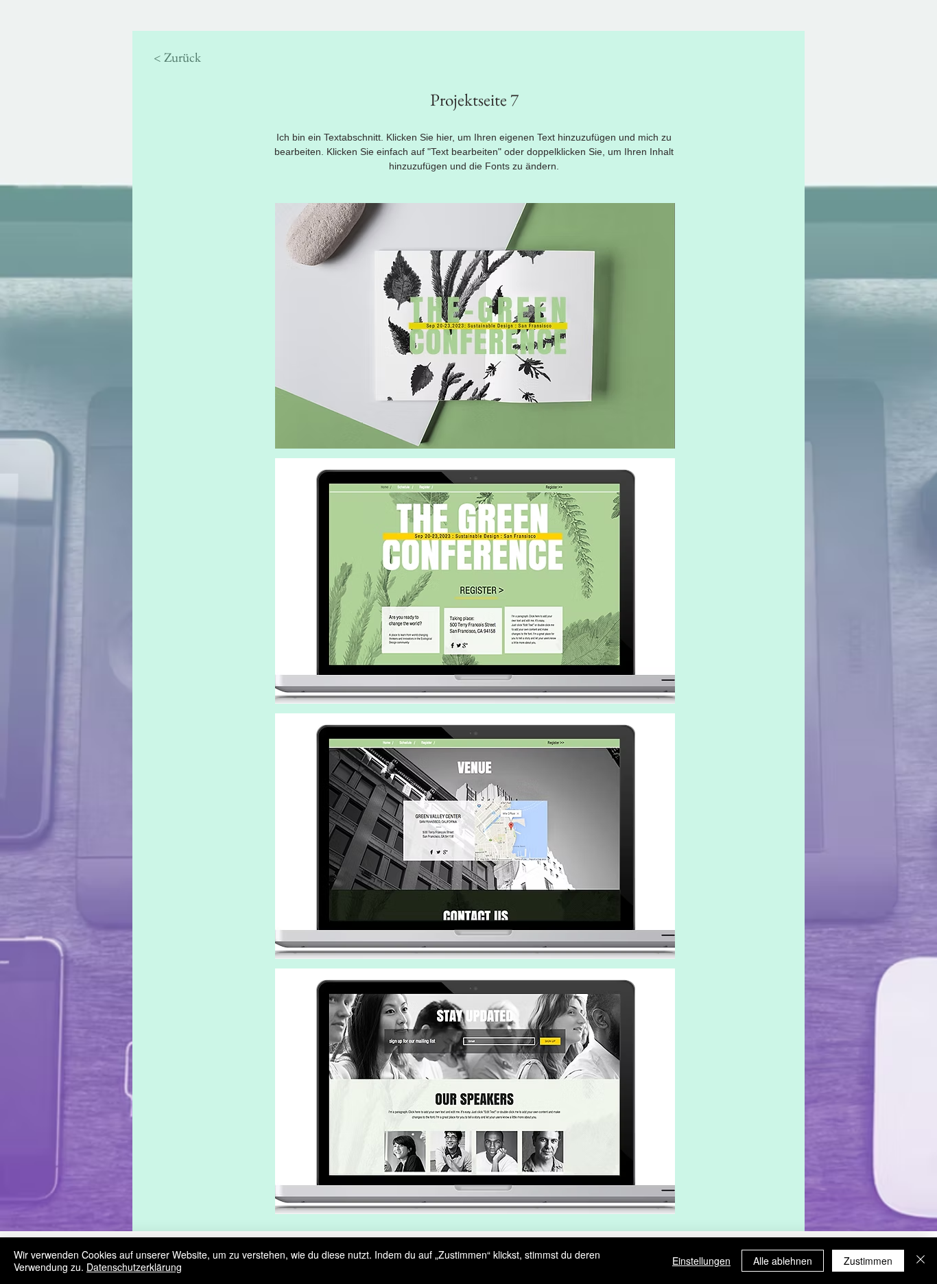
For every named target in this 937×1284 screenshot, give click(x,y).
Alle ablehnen (782, 1261)
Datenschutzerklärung (134, 1267)
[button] (475, 326)
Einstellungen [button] (701, 1261)
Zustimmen (868, 1261)
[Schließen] (920, 1260)
